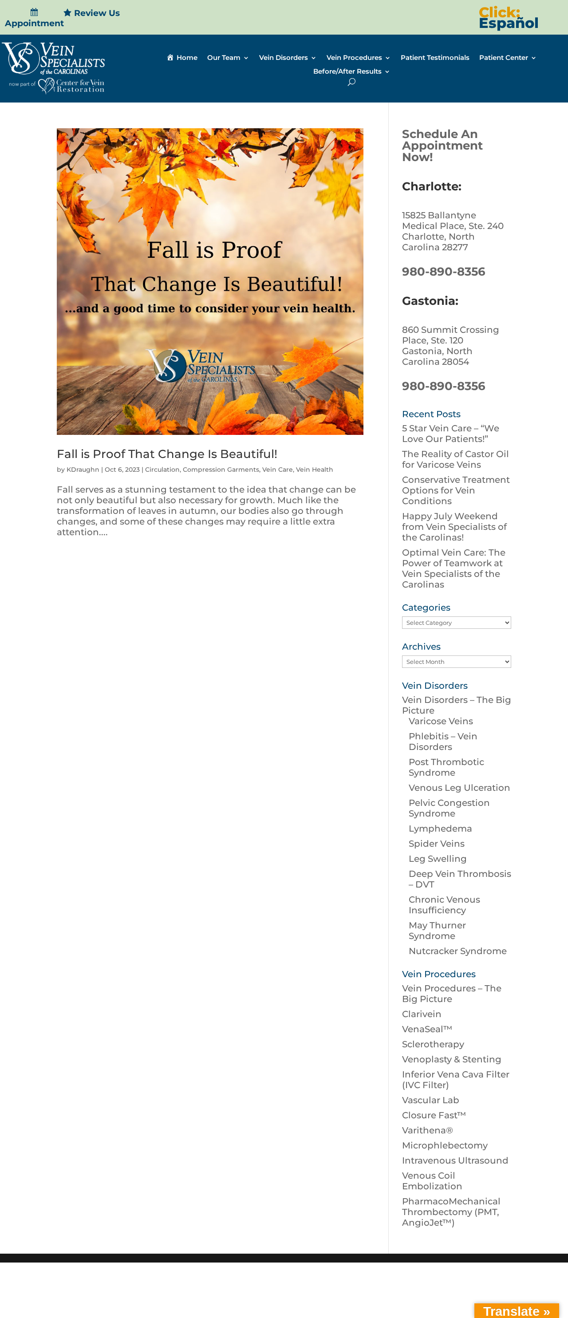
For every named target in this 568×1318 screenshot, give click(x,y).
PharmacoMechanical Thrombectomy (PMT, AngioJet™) (451, 1212)
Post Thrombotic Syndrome (446, 767)
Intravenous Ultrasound (455, 1160)
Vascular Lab (430, 1100)
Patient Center (503, 58)
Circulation (162, 470)
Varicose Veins (441, 721)
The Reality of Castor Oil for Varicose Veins (455, 459)
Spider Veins (437, 843)
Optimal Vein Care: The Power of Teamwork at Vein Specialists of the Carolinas (453, 568)
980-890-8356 (443, 271)
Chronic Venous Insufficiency (444, 904)
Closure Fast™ (434, 1115)
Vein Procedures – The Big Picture (451, 993)
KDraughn (83, 470)
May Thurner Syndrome (437, 930)
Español (509, 23)
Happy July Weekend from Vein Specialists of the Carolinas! (454, 527)
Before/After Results (347, 71)
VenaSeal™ (427, 1029)
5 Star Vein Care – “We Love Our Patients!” (450, 433)
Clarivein (422, 1014)
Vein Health (314, 470)
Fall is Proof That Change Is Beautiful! (167, 454)
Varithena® (427, 1130)
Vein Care (277, 470)
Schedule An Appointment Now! (442, 145)
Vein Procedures (354, 58)
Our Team (224, 58)
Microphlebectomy (445, 1145)
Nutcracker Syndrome (458, 951)
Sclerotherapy (433, 1044)
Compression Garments (221, 470)
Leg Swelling (438, 858)
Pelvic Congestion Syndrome (449, 808)
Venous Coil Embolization (432, 1181)
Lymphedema (440, 828)
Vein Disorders (283, 58)
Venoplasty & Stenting (451, 1059)
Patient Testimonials (435, 58)
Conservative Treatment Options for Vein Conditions (456, 490)
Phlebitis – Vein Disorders (443, 741)
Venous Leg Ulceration (459, 787)
